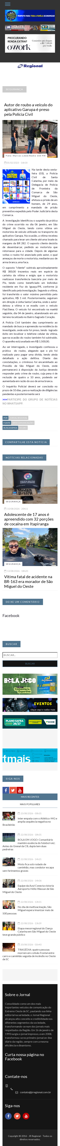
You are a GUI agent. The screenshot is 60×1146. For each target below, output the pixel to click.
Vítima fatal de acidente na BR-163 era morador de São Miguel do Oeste (28, 581)
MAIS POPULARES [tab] (30, 804)
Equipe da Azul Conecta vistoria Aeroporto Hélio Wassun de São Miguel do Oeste (28, 888)
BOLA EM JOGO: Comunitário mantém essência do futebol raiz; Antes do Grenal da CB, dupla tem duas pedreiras (28, 844)
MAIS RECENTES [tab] (30, 796)
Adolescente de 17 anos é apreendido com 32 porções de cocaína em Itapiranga (29, 519)
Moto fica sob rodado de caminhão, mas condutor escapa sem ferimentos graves (28, 867)
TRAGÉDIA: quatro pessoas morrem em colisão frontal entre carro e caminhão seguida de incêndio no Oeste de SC (29, 954)
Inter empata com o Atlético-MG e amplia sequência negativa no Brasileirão (29, 821)
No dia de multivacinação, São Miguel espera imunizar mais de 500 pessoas (28, 910)
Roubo (23, 428)
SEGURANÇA (14, 89)
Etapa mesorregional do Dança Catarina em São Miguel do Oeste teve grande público (29, 931)
